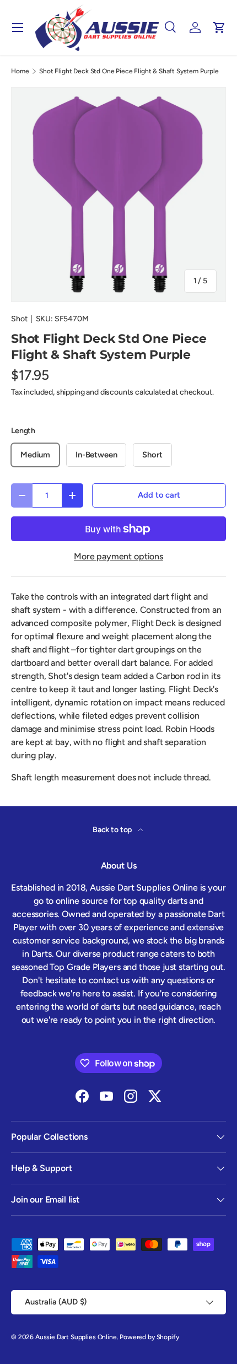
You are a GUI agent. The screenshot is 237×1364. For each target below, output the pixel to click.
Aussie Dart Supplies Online (76, 1337)
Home (20, 71)
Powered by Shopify (149, 1337)
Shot (19, 319)
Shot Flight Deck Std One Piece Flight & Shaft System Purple (129, 71)
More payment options (118, 556)
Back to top (113, 829)
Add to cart (159, 495)
